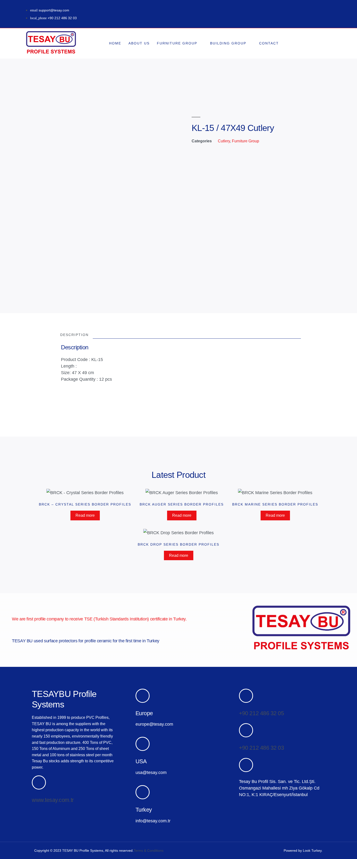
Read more (85, 515)
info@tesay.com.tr (153, 820)
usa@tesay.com (151, 772)
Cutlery (224, 141)
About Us (139, 43)
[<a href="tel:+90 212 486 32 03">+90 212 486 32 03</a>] (246, 730)
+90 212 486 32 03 (261, 748)
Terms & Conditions (148, 850)
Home (115, 43)
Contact (269, 43)
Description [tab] (74, 335)
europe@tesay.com (154, 724)
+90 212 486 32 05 (261, 713)
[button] (316, 43)
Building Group (228, 43)
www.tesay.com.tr (53, 800)
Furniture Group (177, 43)
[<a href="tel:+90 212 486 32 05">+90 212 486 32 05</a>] (246, 696)
